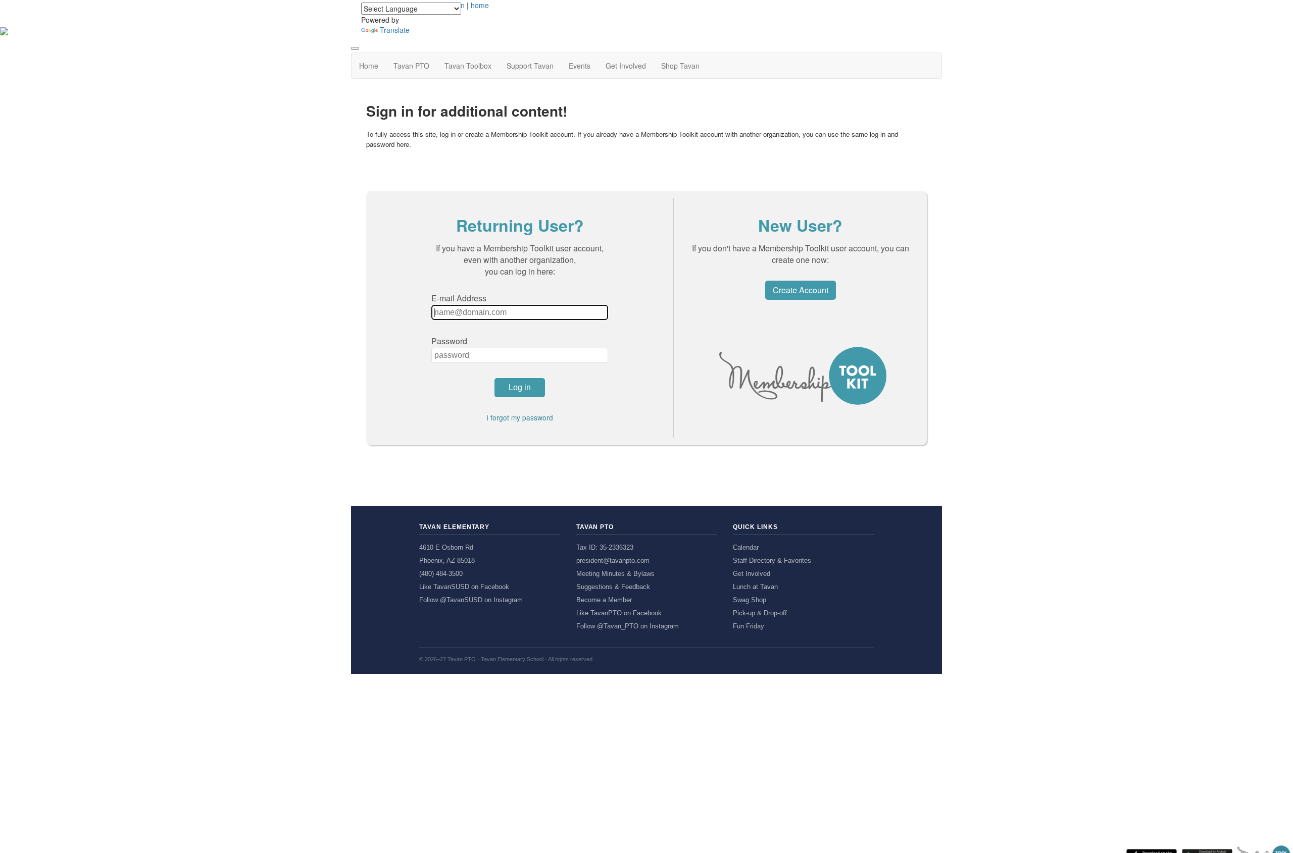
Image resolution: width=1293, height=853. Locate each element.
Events (579, 66)
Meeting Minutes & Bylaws (615, 573)
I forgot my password (519, 417)
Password (449, 341)
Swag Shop (749, 600)
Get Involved (626, 66)
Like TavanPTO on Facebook (619, 613)
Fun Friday (748, 626)
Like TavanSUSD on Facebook (464, 587)
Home (368, 66)
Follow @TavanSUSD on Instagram (471, 600)
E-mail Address (458, 298)
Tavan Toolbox (467, 66)
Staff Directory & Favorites (772, 560)
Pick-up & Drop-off (760, 613)
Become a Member (604, 600)
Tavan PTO (411, 66)
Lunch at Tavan (755, 587)
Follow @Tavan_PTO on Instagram (627, 626)
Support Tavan (530, 66)
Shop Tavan (680, 66)
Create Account (800, 290)
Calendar (746, 547)
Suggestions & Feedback (613, 587)
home (480, 5)
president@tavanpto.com (613, 560)
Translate (395, 30)
